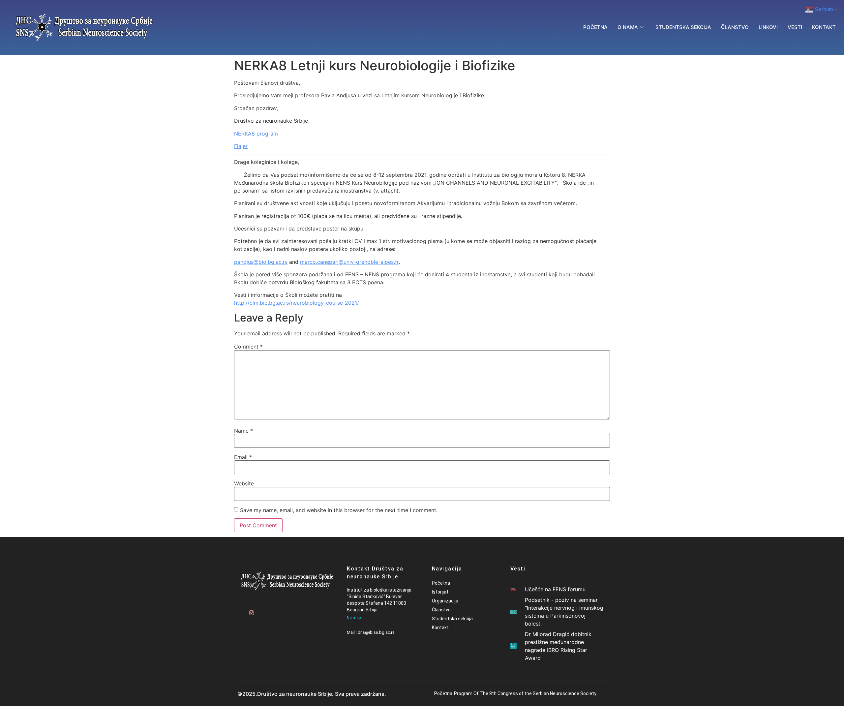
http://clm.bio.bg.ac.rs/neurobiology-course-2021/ (296, 302)
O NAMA (628, 27)
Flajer (241, 146)
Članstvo (735, 27)
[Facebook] (239, 610)
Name (243, 430)
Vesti (795, 27)
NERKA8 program (256, 133)
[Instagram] (251, 610)
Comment (248, 346)
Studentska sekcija (683, 27)
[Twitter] (262, 610)
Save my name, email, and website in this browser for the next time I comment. (338, 510)
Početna (595, 27)
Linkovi (768, 27)
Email (243, 457)
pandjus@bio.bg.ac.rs (260, 262)
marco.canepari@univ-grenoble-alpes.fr (349, 262)
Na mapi (354, 617)
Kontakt (824, 27)
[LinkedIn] (274, 610)
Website (244, 483)
